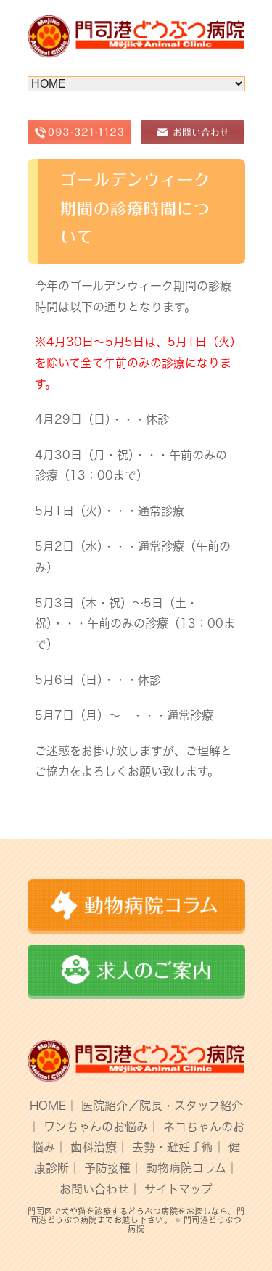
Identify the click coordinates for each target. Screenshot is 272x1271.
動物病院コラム (186, 1168)
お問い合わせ (94, 1189)
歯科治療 (93, 1147)
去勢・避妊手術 (172, 1147)
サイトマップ (178, 1189)
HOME (48, 1105)
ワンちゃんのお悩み (96, 1126)
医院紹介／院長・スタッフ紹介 (162, 1105)
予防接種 (107, 1168)
